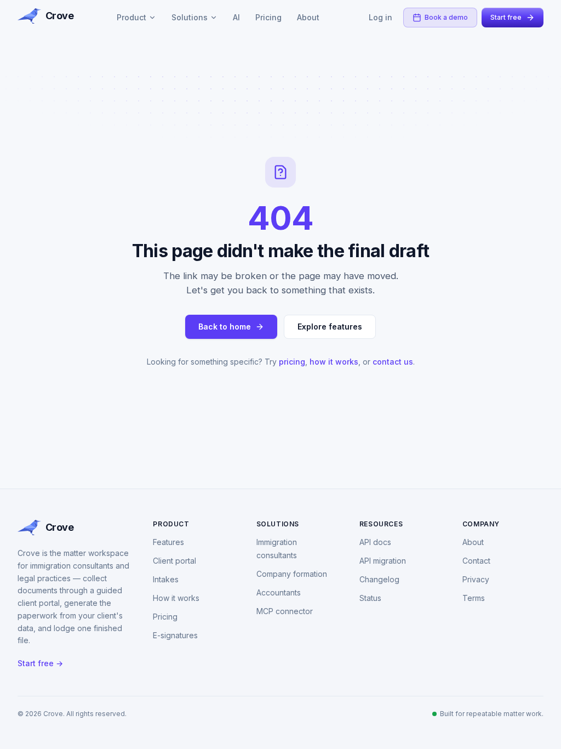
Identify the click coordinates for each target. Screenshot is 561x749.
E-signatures (175, 635)
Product (131, 17)
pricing (292, 361)
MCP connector (284, 611)
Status (370, 598)
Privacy (475, 579)
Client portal (174, 560)
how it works (334, 361)
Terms (473, 598)
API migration (382, 560)
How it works (176, 598)
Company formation (291, 573)
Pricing (268, 17)
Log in (380, 17)
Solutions (189, 17)
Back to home (224, 326)
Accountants (278, 592)
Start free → (40, 663)
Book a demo (446, 17)
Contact (476, 560)
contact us (393, 361)
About (308, 17)
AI (236, 17)
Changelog (379, 579)
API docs (375, 542)
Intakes (166, 579)
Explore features (329, 326)
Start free (506, 17)
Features (168, 542)
